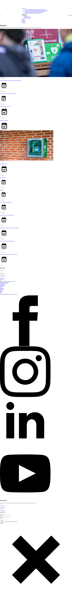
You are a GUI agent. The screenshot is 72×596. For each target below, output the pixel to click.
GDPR (1, 291)
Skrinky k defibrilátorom (4, 283)
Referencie (24, 19)
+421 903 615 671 (2, 278)
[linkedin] (25, 447)
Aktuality (23, 20)
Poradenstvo (24, 15)
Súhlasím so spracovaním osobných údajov (9, 521)
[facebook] (25, 345)
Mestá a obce (24, 14)
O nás (23, 18)
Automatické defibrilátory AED (5, 282)
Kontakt (23, 21)
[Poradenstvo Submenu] (27, 15)
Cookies (1, 292)
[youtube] (25, 498)
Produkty (23, 8)
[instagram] (25, 396)
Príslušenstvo (2, 284)
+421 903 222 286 (2, 507)
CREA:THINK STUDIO (5, 294)
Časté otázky (2, 288)
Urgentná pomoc (2, 285)
